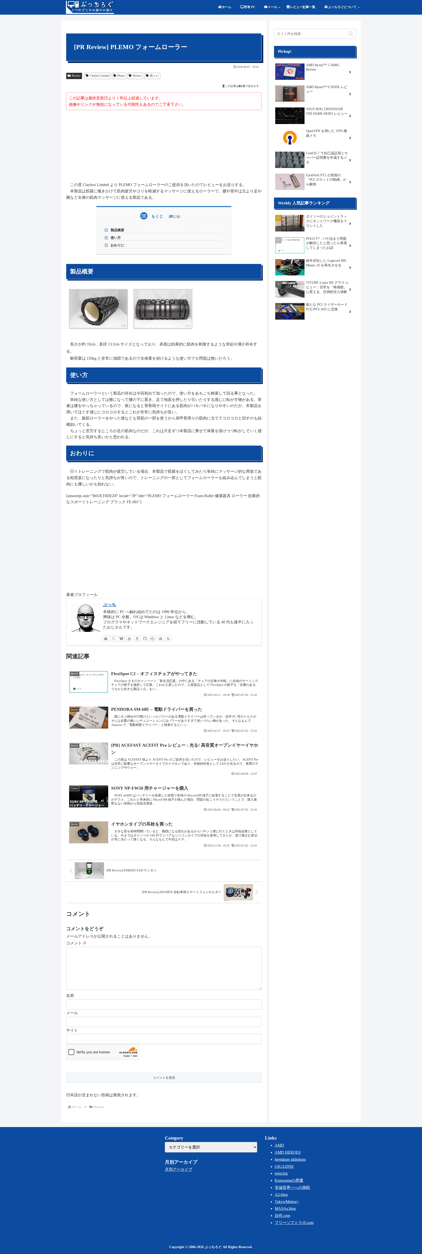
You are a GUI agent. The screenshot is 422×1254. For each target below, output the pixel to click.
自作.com (282, 1215)
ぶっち (109, 604)
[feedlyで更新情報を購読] (160, 638)
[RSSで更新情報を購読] (168, 638)
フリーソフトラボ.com (294, 1223)
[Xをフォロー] (113, 638)
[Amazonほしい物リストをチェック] (137, 638)
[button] (351, 34)
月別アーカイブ (178, 1169)
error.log (281, 1173)
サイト (72, 1030)
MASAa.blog (285, 1208)
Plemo (121, 75)
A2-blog (281, 1194)
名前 (70, 995)
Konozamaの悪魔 (289, 1180)
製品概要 (117, 230)
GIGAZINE (284, 1166)
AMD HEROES (288, 1152)
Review (76, 75)
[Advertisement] (164, 147)
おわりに (117, 245)
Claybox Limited (99, 75)
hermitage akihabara (290, 1159)
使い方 (116, 238)
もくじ (157, 216)
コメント (76, 943)
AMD (279, 1145)
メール (72, 1013)
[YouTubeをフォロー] (129, 638)
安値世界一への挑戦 (292, 1187)
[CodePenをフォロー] (152, 638)
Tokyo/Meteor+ (287, 1202)
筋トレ (154, 75)
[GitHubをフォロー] (145, 638)
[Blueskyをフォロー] (121, 638)
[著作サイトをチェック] (106, 638)
